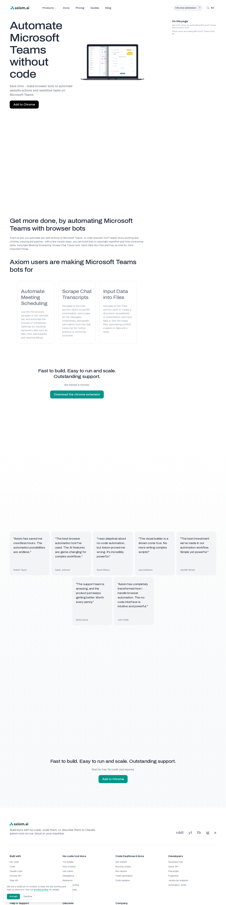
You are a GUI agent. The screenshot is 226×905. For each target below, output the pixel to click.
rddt (180, 833)
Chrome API (15, 875)
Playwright (173, 871)
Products (48, 8)
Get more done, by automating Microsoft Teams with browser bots (194, 26)
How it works (69, 866)
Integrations (68, 875)
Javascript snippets (178, 880)
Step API (14, 880)
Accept (13, 896)
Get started (121, 862)
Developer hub (175, 862)
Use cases (68, 871)
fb (199, 833)
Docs (66, 8)
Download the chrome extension (77, 394)
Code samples (122, 880)
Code (12, 866)
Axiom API (173, 866)
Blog (108, 8)
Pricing (80, 8)
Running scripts (123, 866)
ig (207, 833)
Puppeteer (173, 875)
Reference (68, 880)
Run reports (121, 871)
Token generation (124, 875)
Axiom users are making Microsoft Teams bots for (193, 32)
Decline (28, 896)
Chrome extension (188, 8)
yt (190, 833)
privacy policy (41, 889)
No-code (14, 862)
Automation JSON (177, 885)
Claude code (16, 871)
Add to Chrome (24, 104)
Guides (94, 8)
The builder (68, 862)
